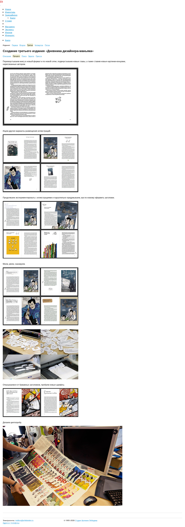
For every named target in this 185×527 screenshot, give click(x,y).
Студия (8, 20)
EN (1, 1)
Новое (8, 9)
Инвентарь (10, 12)
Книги (12, 18)
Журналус (9, 35)
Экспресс (9, 29)
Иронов (8, 32)
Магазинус (10, 26)
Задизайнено (11, 15)
